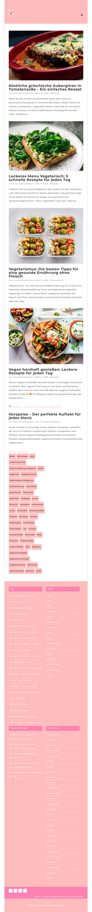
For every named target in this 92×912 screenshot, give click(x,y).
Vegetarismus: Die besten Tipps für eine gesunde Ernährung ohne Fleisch (44, 272)
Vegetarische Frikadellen (18, 553)
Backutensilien (22, 456)
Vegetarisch (36, 547)
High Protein (14, 498)
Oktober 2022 (52, 862)
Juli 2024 (50, 761)
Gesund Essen (31, 486)
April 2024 (50, 767)
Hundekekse (25, 498)
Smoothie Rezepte (16, 535)
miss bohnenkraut (23, 93)
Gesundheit (56, 280)
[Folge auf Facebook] (11, 891)
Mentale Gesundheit (36, 510)
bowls (32, 456)
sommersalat (30, 535)
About (49, 601)
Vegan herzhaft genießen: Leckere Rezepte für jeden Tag (43, 371)
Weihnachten (32, 565)
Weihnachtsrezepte (16, 571)
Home (49, 595)
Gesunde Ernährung (16, 486)
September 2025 (53, 735)
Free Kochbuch (52, 670)
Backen (12, 456)
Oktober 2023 (52, 798)
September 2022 (53, 867)
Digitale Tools (14, 474)
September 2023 (53, 804)
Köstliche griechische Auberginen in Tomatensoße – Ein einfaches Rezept (45, 87)
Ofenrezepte (23, 516)
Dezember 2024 (52, 750)
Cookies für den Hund (17, 462)
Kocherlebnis (24, 504)
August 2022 (51, 873)
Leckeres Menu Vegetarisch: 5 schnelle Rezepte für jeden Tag (39, 178)
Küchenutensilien (53, 664)
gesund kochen (15, 492)
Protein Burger (28, 523)
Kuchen (12, 510)
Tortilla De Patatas (26, 541)
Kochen (35, 498)
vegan (27, 547)
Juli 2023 (50, 814)
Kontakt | (54, 896)
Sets (24, 529)
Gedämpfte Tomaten (28, 474)
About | (46, 896)
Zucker (38, 571)
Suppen (49, 638)
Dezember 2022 (52, 852)
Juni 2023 (50, 820)
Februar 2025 (51, 745)
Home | (38, 896)
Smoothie (32, 529)
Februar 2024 (51, 777)
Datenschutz (65, 896)
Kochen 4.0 (13, 504)
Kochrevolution (37, 504)
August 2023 (51, 809)
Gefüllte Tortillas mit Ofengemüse (21, 480)
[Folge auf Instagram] (15, 891)
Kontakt (50, 675)
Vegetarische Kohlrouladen (19, 559)
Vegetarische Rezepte (17, 565)
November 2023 (52, 793)
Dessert (40, 468)
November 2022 (52, 857)
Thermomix (13, 541)
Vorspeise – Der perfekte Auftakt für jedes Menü (45, 416)
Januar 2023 (51, 846)
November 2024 (52, 756)
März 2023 (50, 836)
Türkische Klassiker (16, 547)
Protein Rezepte (15, 529)
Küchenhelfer (22, 510)
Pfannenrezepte (15, 523)
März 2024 (50, 772)
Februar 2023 (51, 841)
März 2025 (50, 740)
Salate (49, 632)
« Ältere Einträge (18, 451)
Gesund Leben (28, 492)
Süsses (39, 535)
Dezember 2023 (52, 788)
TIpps (49, 654)
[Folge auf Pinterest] (20, 891)
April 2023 (50, 830)
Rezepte (55, 93)
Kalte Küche (51, 627)
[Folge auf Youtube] (25, 891)
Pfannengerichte (53, 622)
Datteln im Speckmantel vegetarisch (22, 468)
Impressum (78, 896)
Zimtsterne (30, 571)
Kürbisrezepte (52, 648)
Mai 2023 (50, 825)
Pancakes (33, 516)
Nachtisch (13, 516)
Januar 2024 (51, 782)
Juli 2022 (50, 878)
